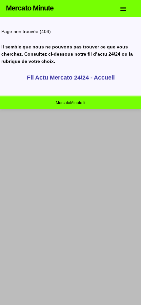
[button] (128, 7)
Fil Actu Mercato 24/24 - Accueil (71, 77)
